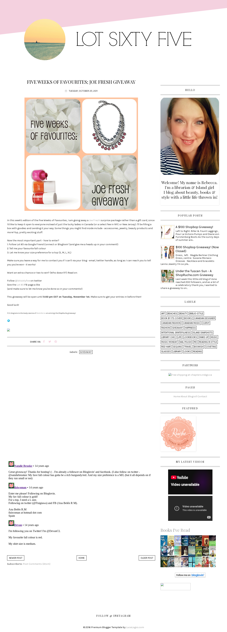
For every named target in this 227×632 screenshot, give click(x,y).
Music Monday (169, 342)
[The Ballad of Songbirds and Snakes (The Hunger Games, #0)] (164, 562)
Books (188, 318)
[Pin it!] (55, 341)
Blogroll (192, 396)
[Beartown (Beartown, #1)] (192, 552)
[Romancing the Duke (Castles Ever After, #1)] (206, 562)
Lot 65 (20, 284)
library (177, 351)
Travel (188, 346)
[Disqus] (81, 412)
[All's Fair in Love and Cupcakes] (199, 562)
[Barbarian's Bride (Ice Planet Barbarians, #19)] (185, 562)
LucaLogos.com (135, 627)
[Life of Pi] (164, 541)
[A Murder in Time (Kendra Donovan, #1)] (178, 562)
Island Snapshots (203, 332)
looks (187, 351)
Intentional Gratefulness (175, 332)
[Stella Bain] (171, 541)
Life (180, 337)
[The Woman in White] (185, 552)
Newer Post (15, 558)
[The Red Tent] (206, 541)
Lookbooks (190, 337)
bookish (198, 346)
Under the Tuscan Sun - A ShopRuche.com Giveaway (194, 273)
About (184, 396)
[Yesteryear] (178, 552)
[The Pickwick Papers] (171, 552)
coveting (211, 346)
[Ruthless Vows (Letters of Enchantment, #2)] (213, 562)
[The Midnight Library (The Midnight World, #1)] (192, 541)
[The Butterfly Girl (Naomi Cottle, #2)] (185, 541)
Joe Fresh (94, 220)
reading (197, 351)
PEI (195, 342)
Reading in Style (208, 342)
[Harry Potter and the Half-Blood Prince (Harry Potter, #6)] (199, 552)
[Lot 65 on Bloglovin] (8, 322)
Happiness (190, 327)
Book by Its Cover (171, 318)
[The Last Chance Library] (178, 541)
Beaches (172, 313)
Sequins (177, 346)
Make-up (203, 337)
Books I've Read (175, 530)
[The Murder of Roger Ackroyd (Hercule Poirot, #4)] (213, 541)
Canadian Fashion (171, 323)
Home (82, 558)
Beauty (183, 313)
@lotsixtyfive (22, 280)
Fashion (165, 327)
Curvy (206, 323)
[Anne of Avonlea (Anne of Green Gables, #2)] (213, 552)
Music (214, 337)
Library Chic (168, 337)
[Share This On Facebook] (44, 341)
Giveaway (86, 352)
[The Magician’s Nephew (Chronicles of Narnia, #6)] (199, 541)
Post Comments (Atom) (36, 563)
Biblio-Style (196, 313)
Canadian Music (191, 323)
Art (163, 313)
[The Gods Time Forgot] (171, 562)
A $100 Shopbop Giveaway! (194, 227)
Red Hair (166, 346)
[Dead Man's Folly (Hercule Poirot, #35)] (206, 550)
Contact (202, 396)
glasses (166, 351)
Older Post (147, 558)
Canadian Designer (204, 318)
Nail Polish (186, 342)
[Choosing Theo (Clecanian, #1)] (164, 552)
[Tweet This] (49, 341)
